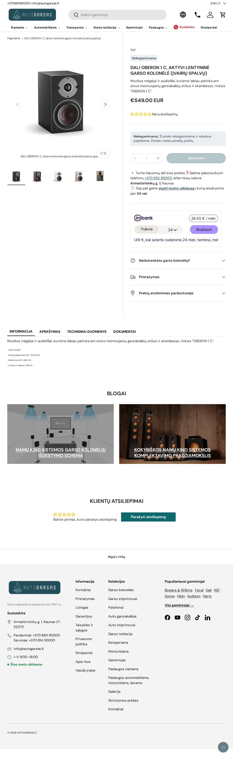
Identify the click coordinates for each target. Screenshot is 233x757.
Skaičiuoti (204, 229)
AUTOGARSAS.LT (27, 732)
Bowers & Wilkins (178, 590)
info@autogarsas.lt (45, 3)
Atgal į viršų (116, 557)
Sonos (170, 596)
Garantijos (84, 616)
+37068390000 (18, 3)
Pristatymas (85, 599)
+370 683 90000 (158, 178)
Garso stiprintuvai (122, 599)
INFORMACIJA (21, 331)
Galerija (114, 691)
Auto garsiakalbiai (122, 616)
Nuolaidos (187, 27)
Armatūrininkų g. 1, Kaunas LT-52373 (37, 624)
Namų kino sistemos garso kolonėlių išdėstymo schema (61, 452)
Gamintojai (134, 27)
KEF (217, 590)
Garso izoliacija (120, 634)
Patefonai (116, 607)
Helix (181, 596)
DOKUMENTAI (124, 331)
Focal (199, 590)
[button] (223, 15)
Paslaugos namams (123, 669)
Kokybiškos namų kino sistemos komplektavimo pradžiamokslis (172, 452)
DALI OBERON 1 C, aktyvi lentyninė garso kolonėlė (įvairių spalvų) (62, 38)
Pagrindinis (13, 38)
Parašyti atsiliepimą (148, 516)
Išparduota (196, 158)
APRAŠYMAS (49, 331)
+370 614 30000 (42, 640)
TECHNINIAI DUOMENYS (86, 331)
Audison (193, 596)
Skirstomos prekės (123, 700)
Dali (132, 50)
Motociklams (118, 651)
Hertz (207, 596)
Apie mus (83, 661)
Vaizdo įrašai (85, 670)
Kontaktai (83, 590)
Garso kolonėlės (121, 590)
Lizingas (82, 607)
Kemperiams (118, 642)
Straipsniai (209, 27)
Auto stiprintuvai (121, 625)
